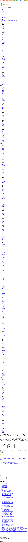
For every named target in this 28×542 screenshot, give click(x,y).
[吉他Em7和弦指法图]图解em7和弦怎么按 (7, 514)
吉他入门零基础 (24, 0)
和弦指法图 (3, 17)
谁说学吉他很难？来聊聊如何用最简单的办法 (7, 525)
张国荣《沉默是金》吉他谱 (5, 501)
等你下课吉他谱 (19, 527)
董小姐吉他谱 (6, 530)
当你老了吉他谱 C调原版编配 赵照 (6, 490)
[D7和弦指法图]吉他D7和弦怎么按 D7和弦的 (3, 270)
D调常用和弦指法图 (4, 484)
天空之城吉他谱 (11, 527)
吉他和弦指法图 (8, 20)
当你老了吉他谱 (2, 531)
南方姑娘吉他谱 (7, 528)
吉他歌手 (3, 14)
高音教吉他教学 (16, 0)
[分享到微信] (12, 438)
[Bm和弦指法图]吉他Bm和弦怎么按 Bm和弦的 (3, 140)
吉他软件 (3, 15)
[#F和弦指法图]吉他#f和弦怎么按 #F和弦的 (3, 344)
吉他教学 (3, 11)
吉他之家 (1, 20)
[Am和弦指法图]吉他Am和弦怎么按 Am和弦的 (3, 44)
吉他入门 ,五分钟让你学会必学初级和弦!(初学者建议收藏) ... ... (10, 463)
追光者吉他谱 (22, 527)
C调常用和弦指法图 (4, 483)
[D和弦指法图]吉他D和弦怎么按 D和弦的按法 (3, 116)
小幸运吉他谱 (9, 529)
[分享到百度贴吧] (17, 438)
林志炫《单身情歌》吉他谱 (5, 505)
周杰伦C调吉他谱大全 (19, 531)
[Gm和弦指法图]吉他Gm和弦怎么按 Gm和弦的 (3, 246)
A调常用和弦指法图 (4, 487)
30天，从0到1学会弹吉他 (5, 522)
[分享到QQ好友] (13, 438)
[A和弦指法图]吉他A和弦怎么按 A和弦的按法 (3, 132)
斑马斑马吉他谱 (2, 528)
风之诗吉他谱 (17, 529)
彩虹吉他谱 (5, 529)
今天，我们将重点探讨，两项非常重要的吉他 (7, 520)
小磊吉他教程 (20, 0)
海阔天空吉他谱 (13, 529)
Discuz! (4, 538)
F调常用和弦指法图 (4, 485)
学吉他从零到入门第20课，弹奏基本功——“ (7, 519)
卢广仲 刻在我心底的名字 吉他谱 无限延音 (7, 496)
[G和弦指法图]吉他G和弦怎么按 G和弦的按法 (3, 52)
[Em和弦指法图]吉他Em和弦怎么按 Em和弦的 (3, 67)
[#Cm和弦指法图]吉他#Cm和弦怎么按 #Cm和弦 (3, 158)
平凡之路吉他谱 (15, 530)
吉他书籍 (3, 12)
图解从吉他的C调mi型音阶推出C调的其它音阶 (8, 516)
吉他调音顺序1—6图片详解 (5, 510)
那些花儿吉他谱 (11, 530)
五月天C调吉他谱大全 (15, 532)
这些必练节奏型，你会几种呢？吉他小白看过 (7, 521)
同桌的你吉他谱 (19, 528)
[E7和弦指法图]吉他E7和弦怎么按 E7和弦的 (3, 28)
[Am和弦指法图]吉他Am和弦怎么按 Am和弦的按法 (8, 462)
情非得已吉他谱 (2, 530)
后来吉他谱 (23, 530)
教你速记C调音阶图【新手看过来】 (6, 513)
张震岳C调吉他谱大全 (21, 532)
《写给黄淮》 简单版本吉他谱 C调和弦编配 (7, 493)
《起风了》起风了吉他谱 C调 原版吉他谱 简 (7, 494)
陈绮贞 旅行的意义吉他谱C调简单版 (6, 495)
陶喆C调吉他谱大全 (24, 531)
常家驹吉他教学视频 (11, 0)
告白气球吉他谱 (21, 529)
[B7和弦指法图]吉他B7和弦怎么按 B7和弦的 (3, 150)
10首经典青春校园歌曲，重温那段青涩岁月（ (7, 502)
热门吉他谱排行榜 (2, 527)
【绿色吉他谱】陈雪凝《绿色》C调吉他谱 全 (7, 497)
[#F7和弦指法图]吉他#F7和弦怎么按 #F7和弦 (3, 327)
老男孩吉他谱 (11, 528)
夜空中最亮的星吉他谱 (24, 528)
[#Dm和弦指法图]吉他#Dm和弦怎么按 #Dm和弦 (3, 359)
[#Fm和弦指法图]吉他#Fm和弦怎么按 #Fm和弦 (3, 124)
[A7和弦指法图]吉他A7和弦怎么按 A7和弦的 (3, 92)
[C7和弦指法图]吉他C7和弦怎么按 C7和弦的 (3, 214)
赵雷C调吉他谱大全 (13, 531)
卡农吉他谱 (14, 528)
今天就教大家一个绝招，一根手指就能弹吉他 (7, 524)
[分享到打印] (19, 438)
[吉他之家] (3, 5)
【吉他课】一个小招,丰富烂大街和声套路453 (7, 512)
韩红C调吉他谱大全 (3, 532)
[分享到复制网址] (18, 438)
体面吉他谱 (14, 527)
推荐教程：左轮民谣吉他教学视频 (4, 0)
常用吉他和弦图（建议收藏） (5, 509)
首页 (2, 9)
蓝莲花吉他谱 (19, 530)
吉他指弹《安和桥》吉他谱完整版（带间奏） (7, 506)
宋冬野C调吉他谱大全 (8, 531)
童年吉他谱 (1, 529)
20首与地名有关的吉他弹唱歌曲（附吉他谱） (7, 503)
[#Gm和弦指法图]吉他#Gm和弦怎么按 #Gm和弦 (3, 181)
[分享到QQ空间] (16, 438)
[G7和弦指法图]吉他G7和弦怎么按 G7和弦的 (3, 36)
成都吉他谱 (7, 527)
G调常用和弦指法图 (12, 20)
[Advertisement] (14, 469)
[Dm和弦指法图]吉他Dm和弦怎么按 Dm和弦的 (3, 75)
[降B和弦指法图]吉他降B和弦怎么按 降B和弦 (3, 230)
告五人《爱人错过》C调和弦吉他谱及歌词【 (7, 491)
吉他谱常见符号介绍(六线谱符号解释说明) (7, 511)
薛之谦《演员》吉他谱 (5, 504)
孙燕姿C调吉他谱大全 (9, 532)
